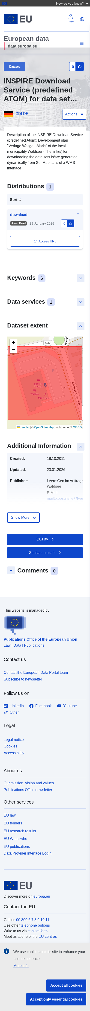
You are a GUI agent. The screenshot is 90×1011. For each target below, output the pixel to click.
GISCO (77, 427)
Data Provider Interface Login (27, 853)
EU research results (20, 831)
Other (14, 712)
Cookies (10, 746)
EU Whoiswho (15, 839)
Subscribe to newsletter (23, 679)
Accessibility (14, 753)
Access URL (47, 241)
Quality (42, 539)
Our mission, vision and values (29, 783)
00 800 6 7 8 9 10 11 (32, 920)
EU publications (17, 847)
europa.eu (41, 896)
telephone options (35, 925)
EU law (10, 815)
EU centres (48, 936)
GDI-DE (21, 114)
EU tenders (13, 823)
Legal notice (14, 740)
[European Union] (43, 885)
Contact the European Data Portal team (36, 672)
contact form (38, 931)
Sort (13, 200)
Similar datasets (42, 553)
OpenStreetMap (44, 427)
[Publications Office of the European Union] (43, 624)
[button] (72, 3)
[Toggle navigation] (81, 43)
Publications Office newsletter (28, 790)
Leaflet (24, 427)
